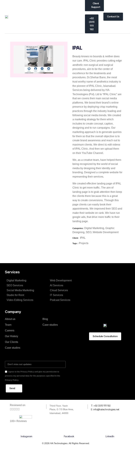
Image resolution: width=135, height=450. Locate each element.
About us (10, 319)
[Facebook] (69, 430)
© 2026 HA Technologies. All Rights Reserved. (66, 443)
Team (8, 324)
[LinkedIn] (110, 430)
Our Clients (11, 342)
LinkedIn (110, 436)
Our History (11, 336)
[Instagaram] (26, 430)
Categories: (77, 228)
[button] (127, 16)
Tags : (75, 243)
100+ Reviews (18, 421)
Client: (75, 238)
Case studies (12, 347)
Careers (9, 330)
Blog (45, 319)
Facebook (69, 436)
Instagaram (26, 436)
